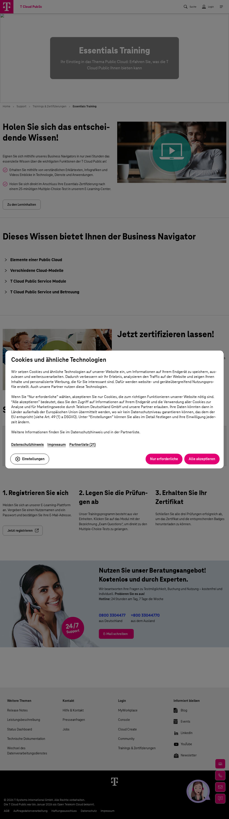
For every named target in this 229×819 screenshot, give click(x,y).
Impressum (56, 444)
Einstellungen (33, 459)
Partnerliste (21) (82, 444)
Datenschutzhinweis (27, 444)
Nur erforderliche (164, 459)
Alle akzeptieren (202, 459)
